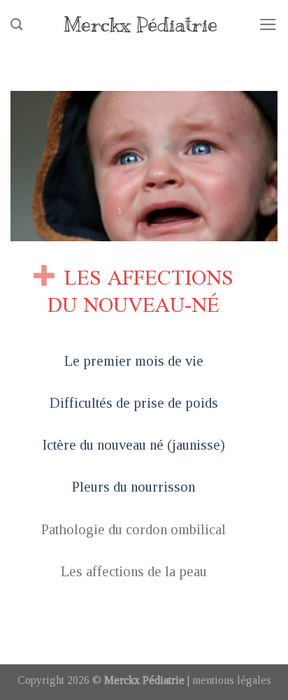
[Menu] (268, 24)
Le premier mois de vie (133, 360)
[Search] (16, 24)
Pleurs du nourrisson (133, 486)
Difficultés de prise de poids (134, 402)
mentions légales (231, 680)
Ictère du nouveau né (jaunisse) (134, 444)
